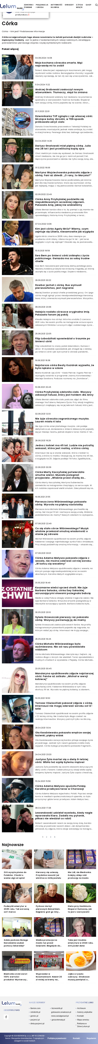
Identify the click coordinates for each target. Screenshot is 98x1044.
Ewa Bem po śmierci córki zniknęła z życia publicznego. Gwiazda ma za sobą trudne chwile (62, 258)
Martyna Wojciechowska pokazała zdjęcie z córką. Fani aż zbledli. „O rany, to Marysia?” (63, 174)
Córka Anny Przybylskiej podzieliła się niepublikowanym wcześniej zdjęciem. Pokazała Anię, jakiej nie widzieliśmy (60, 202)
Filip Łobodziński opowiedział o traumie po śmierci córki (62, 340)
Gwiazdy (69, 5)
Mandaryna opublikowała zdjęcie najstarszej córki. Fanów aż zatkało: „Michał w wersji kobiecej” (64, 676)
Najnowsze (13, 844)
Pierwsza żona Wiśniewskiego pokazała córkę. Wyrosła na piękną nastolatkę (61, 503)
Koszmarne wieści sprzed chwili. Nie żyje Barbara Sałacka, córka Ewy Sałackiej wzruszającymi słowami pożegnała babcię (63, 590)
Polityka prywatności (57, 1038)
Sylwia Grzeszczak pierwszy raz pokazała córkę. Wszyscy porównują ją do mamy (62, 618)
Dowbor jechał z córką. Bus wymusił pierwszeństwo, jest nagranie (58, 286)
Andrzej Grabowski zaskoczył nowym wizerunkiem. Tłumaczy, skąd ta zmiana (61, 91)
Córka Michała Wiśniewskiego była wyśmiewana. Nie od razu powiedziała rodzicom (60, 646)
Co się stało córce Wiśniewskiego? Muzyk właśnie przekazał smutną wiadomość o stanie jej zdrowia (62, 531)
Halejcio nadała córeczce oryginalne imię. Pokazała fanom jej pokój (62, 313)
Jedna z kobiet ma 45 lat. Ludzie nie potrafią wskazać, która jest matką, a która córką (64, 447)
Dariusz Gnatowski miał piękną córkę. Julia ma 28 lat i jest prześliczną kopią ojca (63, 147)
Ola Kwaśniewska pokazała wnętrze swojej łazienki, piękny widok (63, 734)
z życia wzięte (79, 6)
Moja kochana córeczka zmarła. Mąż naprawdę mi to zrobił (59, 64)
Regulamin (91, 1038)
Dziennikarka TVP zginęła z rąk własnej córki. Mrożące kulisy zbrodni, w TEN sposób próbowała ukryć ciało (64, 119)
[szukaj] (96, 5)
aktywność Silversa (57, 6)
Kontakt (76, 1038)
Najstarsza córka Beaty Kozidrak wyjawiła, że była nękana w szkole (64, 367)
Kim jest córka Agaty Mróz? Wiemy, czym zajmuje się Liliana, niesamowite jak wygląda (64, 230)
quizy (88, 5)
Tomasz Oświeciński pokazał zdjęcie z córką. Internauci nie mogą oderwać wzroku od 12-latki (64, 706)
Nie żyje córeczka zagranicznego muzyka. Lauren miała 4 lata (62, 420)
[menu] (6, 1017)
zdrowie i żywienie (28, 6)
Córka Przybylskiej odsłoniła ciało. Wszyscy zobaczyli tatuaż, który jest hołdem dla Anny (64, 393)
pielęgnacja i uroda (42, 6)
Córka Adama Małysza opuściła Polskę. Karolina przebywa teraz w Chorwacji (60, 787)
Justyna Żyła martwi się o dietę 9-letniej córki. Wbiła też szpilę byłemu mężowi (61, 761)
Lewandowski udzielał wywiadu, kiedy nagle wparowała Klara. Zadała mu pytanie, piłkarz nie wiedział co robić (64, 815)
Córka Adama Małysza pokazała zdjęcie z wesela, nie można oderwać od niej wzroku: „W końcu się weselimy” (63, 561)
